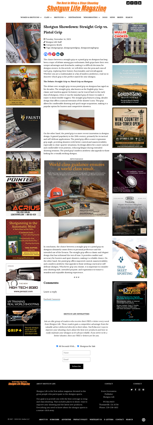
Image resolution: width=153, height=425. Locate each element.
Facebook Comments (52, 299)
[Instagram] (50, 54)
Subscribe (76, 366)
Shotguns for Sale (87, 346)
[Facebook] (45, 54)
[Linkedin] (58, 54)
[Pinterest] (54, 54)
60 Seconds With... (67, 346)
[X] (62, 54)
